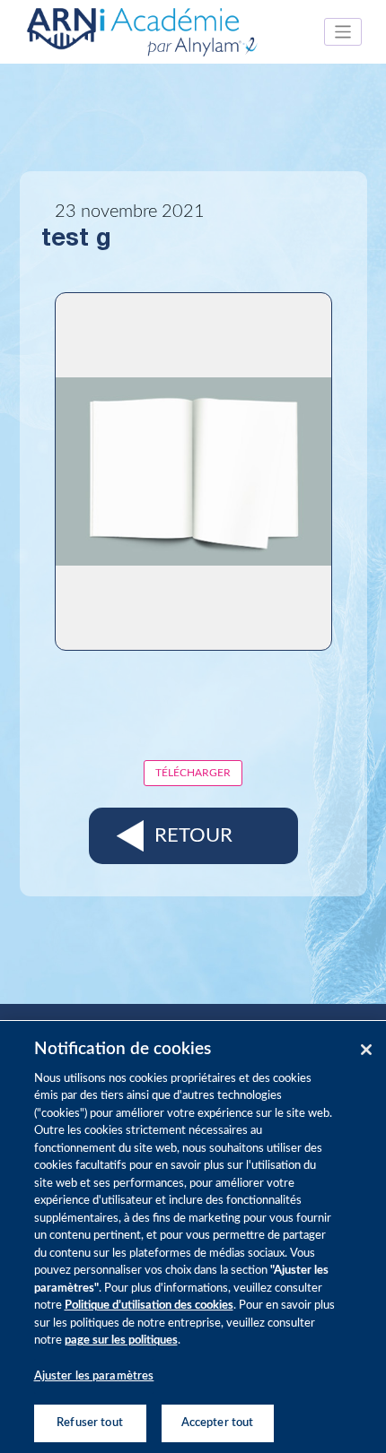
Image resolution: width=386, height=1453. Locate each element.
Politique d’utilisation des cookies (149, 1305)
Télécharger (193, 772)
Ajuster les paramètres (94, 1376)
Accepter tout (217, 1423)
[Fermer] (366, 1049)
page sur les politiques (121, 1340)
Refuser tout (90, 1423)
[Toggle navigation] (343, 32)
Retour (193, 835)
